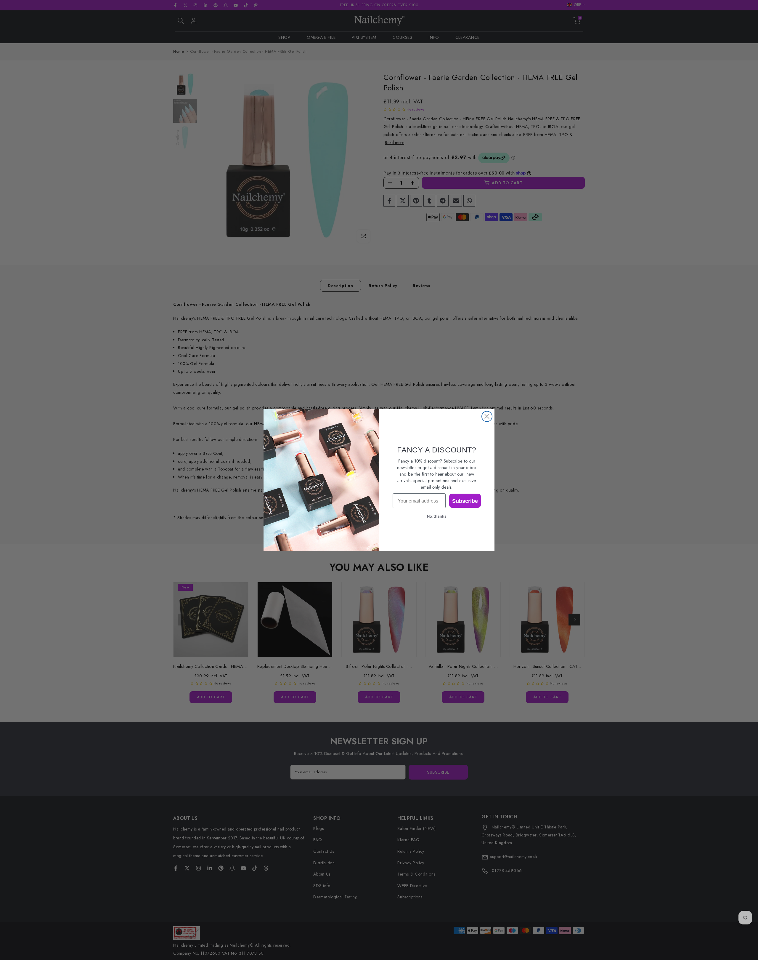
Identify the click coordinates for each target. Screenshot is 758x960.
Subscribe (465, 500)
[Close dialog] (487, 416)
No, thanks (437, 516)
